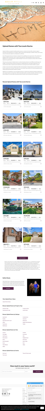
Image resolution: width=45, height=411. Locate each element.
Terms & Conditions (25, 409)
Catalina (24, 332)
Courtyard (25, 334)
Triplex (24, 324)
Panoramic (25, 339)
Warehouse (5, 325)
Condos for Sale (26, 308)
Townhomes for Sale (6, 310)
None (4, 339)
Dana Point (24, 404)
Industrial (24, 318)
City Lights (5, 334)
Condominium (25, 317)
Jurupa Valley (24, 396)
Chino (23, 399)
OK (42, 407)
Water (4, 346)
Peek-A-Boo (25, 341)
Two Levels (5, 355)
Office (4, 322)
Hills (23, 336)
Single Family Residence (27, 322)
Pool (23, 342)
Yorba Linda (24, 393)
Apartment (5, 317)
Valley (24, 344)
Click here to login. (38, 404)
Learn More (8, 288)
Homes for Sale (5, 308)
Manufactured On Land (7, 320)
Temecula (24, 402)
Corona (23, 391)
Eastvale (23, 390)
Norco (23, 388)
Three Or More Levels (27, 353)
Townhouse (5, 324)
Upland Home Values (7, 301)
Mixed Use (25, 320)
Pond (4, 342)
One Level (4, 353)
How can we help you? (32, 392)
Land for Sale (25, 310)
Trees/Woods (5, 344)
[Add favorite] (21, 107)
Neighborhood (25, 337)
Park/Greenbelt (6, 341)
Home (32, 2)
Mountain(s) (5, 337)
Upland (23, 401)
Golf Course (5, 336)
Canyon (4, 332)
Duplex (4, 318)
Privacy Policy (17, 409)
